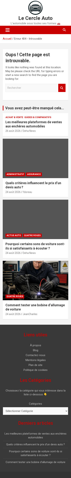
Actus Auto (14, 235)
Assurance (34, 174)
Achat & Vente (14, 117)
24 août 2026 (13, 192)
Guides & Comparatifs (37, 117)
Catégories (35, 403)
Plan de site (35, 365)
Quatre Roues (32, 235)
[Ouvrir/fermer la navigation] (7, 30)
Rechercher (62, 88)
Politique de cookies (35, 370)
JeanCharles (30, 314)
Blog (35, 350)
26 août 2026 (13, 130)
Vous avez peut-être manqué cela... (34, 108)
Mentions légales (35, 360)
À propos (35, 345)
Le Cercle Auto (35, 18)
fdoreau (27, 192)
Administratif (15, 174)
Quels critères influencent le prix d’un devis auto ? (35, 444)
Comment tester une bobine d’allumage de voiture (35, 462)
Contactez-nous (35, 355)
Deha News (29, 130)
